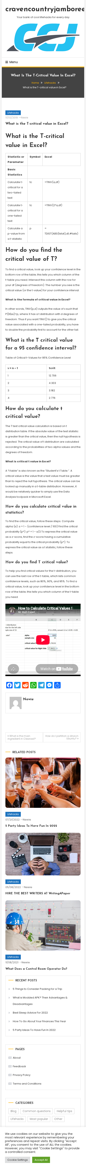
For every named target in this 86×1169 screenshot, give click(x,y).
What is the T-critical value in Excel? (36, 124)
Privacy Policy (21, 1075)
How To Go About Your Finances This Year (39, 1021)
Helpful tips (64, 1111)
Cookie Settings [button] (17, 1160)
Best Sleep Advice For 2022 (30, 1013)
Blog (13, 1111)
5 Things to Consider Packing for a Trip (37, 989)
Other (58, 1119)
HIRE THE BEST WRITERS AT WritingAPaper (37, 893)
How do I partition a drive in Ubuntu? (61, 737)
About (17, 1058)
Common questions (37, 1111)
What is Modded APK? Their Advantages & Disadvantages (40, 1001)
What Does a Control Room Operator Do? (36, 969)
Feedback (19, 1066)
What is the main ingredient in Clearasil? (22, 737)
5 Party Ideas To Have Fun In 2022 (31, 826)
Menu (13, 62)
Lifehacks (13, 112)
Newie (24, 117)
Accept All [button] (41, 1160)
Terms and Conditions (27, 1084)
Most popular (39, 1119)
